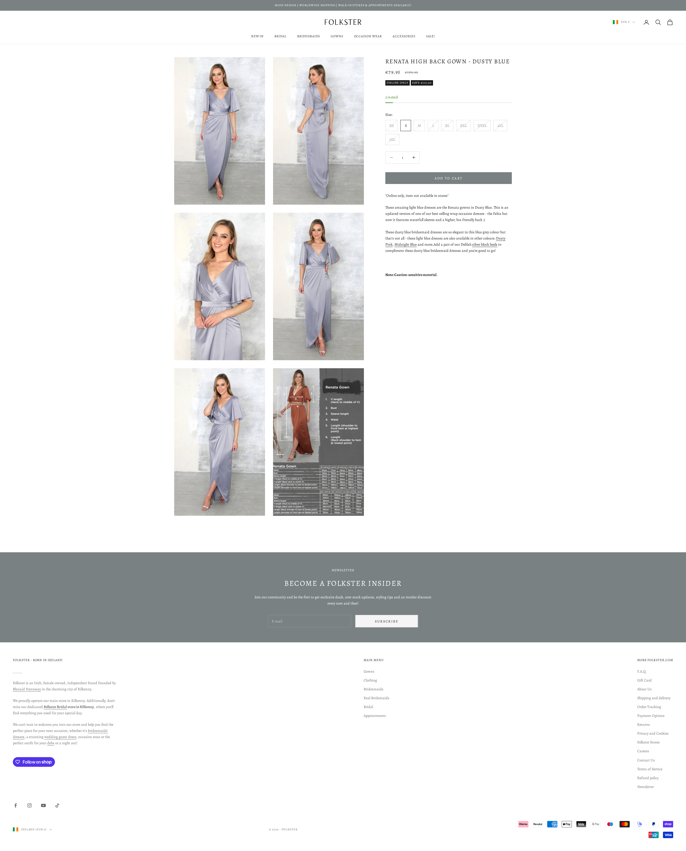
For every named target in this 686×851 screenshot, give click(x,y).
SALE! (430, 36)
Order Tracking (649, 706)
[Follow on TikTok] (57, 805)
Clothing (370, 680)
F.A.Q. (641, 671)
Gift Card (644, 680)
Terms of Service (649, 769)
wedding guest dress (60, 736)
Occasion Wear (368, 36)
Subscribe (387, 621)
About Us (644, 689)
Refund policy (648, 777)
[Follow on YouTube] (43, 805)
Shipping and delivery (653, 698)
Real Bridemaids (376, 698)
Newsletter (645, 786)
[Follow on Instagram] (29, 805)
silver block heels (484, 244)
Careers (643, 751)
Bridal (280, 36)
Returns (643, 724)
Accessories (404, 36)
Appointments (375, 715)
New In (257, 36)
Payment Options (651, 715)
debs (50, 743)
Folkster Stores (648, 742)
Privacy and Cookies (653, 733)
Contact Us (646, 760)
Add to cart (449, 178)
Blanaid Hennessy (27, 689)
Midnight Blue (405, 244)
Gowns (337, 36)
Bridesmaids (308, 36)
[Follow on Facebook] (15, 805)
